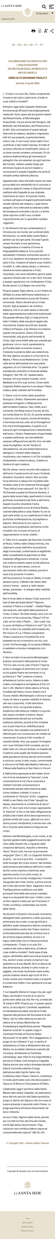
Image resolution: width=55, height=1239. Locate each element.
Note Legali (27, 1223)
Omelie (5, 19)
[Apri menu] (51, 6)
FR (31, 44)
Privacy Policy (27, 1231)
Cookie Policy (27, 1227)
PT (41, 44)
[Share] (52, 31)
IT (36, 44)
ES (25, 44)
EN (19, 44)
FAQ (27, 1219)
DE (13, 44)
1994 (13, 19)
